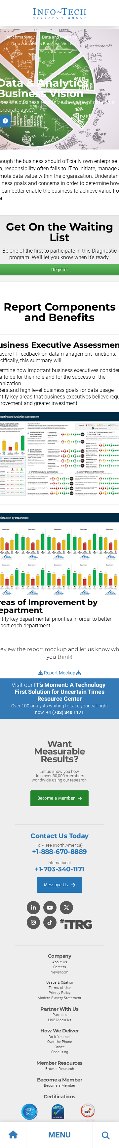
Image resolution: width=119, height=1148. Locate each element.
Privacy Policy (59, 992)
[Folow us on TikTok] (50, 922)
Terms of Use (60, 987)
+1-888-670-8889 (59, 852)
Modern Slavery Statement (59, 998)
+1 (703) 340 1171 (65, 712)
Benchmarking (18, 37)
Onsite (60, 1047)
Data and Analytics (59, 37)
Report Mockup (59, 672)
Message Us (56, 885)
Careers (59, 967)
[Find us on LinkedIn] (33, 908)
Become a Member (56, 798)
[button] (59, 1135)
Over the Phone (59, 1041)
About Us (59, 962)
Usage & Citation (59, 982)
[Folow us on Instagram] (33, 922)
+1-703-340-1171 (59, 869)
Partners (60, 1014)
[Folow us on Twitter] (66, 908)
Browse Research (59, 1068)
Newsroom (59, 972)
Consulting (59, 1052)
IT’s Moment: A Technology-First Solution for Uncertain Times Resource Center (61, 691)
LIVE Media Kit (59, 1020)
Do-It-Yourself (60, 1036)
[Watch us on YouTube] (50, 908)
